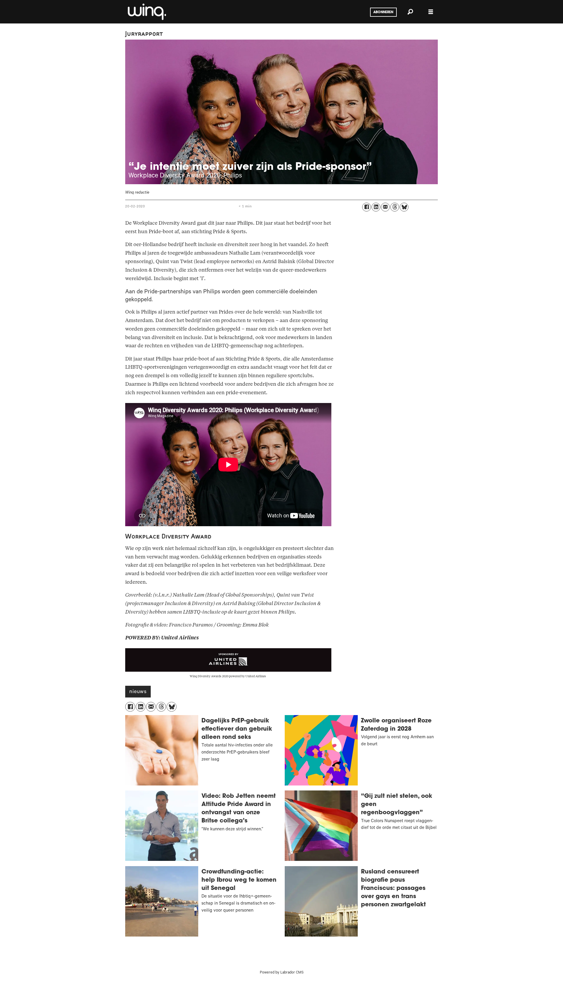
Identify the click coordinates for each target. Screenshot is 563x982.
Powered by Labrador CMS (281, 973)
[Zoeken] (410, 11)
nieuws (138, 692)
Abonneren (383, 12)
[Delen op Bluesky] (404, 207)
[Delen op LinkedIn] (376, 207)
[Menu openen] (431, 12)
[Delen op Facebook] (366, 207)
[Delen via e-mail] (385, 207)
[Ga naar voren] (146, 11)
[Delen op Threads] (394, 207)
